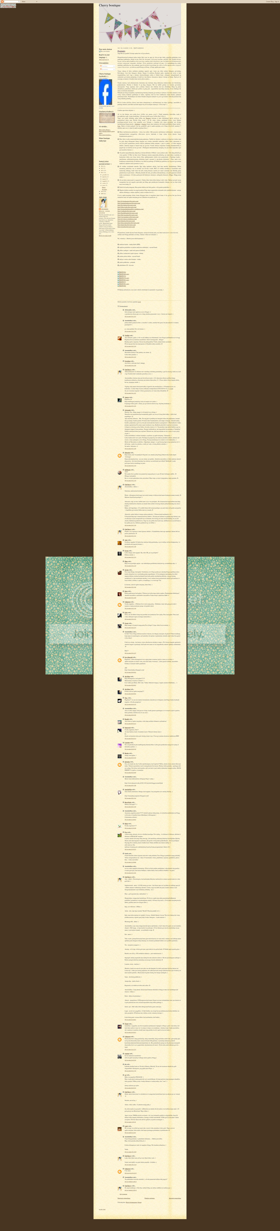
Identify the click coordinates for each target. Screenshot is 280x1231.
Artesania (128, 410)
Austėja (144, 124)
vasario (104, 183)
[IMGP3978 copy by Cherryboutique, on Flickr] (123, 278)
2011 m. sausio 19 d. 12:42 (130, 346)
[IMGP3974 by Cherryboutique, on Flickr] (122, 276)
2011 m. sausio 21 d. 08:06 (130, 862)
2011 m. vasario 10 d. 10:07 (130, 1152)
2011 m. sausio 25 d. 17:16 (130, 1071)
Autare (127, 397)
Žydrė (126, 1024)
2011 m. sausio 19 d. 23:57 (130, 627)
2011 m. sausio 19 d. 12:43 (130, 357)
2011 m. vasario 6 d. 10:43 (130, 1132)
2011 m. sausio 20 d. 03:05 (130, 715)
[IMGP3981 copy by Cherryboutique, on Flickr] (123, 284)
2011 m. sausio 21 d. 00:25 (130, 819)
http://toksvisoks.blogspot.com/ (127, 207)
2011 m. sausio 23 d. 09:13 (130, 1032)
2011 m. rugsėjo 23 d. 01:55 (130, 1173)
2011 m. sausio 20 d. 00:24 (130, 685)
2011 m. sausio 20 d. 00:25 (130, 693)
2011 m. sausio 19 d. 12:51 (130, 393)
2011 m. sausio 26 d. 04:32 (130, 1088)
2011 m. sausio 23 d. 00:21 (130, 1019)
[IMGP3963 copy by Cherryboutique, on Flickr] (123, 280)
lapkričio (104, 177)
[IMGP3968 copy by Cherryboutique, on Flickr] (123, 274)
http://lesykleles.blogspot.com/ (127, 205)
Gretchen (127, 361)
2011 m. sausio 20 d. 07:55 (130, 757)
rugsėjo (104, 179)
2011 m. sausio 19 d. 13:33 (130, 557)
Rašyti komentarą (123, 1194)
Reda (126, 823)
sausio (104, 185)
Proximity (104, 189)
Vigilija (127, 335)
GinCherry (104, 209)
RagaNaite (128, 802)
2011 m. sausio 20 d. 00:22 (130, 672)
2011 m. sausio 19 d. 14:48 (130, 597)
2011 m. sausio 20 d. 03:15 (130, 723)
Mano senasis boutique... (105, 135)
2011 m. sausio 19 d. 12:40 (130, 331)
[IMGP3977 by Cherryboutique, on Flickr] (122, 282)
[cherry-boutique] (105, 104)
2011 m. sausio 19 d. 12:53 (130, 406)
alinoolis (127, 452)
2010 (102, 191)
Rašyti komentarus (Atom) (134, 1202)
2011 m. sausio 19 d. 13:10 (130, 465)
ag (125, 1075)
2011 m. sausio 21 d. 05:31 (130, 849)
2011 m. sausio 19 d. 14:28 (130, 587)
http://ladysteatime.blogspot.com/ (128, 215)
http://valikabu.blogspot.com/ (126, 211)
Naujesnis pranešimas (124, 1198)
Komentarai (105, 69)
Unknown (127, 602)
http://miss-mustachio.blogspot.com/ (128, 223)
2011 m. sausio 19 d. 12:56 (130, 448)
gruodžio (104, 175)
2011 (102, 172)
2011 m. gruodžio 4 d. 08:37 (131, 1181)
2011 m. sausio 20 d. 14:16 (130, 798)
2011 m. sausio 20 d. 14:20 (130, 806)
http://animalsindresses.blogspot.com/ (129, 203)
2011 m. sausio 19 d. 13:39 (130, 565)
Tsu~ (126, 698)
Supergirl (128, 727)
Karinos (148, 118)
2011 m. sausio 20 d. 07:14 (130, 738)
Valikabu (137, 124)
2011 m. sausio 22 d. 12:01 (130, 873)
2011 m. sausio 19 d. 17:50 (130, 608)
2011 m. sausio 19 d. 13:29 (130, 546)
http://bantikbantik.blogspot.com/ (128, 213)
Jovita (127, 570)
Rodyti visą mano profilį (105, 235)
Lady (126, 1126)
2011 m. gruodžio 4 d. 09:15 (131, 1190)
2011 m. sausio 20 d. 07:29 (130, 749)
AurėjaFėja (128, 789)
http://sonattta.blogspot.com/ (126, 227)
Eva (126, 832)
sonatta (127, 1053)
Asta (126, 540)
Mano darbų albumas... (105, 129)
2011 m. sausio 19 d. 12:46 (130, 365)
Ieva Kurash (128, 657)
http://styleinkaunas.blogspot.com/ (128, 201)
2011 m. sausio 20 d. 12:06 (130, 785)
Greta (127, 551)
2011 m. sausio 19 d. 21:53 (130, 619)
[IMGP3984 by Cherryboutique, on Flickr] (122, 272)
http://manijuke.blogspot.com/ (127, 225)
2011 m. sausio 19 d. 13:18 (130, 480)
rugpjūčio (105, 181)
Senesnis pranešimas (175, 1198)
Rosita (127, 753)
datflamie (127, 470)
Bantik (127, 719)
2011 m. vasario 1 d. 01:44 (130, 1122)
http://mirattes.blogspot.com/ (126, 221)
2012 (102, 170)
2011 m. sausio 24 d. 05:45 (130, 1060)
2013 (102, 168)
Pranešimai (104, 66)
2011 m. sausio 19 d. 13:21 (130, 536)
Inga (126, 591)
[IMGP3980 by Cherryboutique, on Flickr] (122, 286)
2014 (102, 166)
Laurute (127, 742)
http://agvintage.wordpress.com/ (127, 219)
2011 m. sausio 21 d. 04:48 (130, 828)
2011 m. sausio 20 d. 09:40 (130, 772)
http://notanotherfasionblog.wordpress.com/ (131, 209)
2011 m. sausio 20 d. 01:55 (130, 704)
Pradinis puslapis (150, 1198)
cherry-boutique (103, 78)
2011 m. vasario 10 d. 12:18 (130, 1164)
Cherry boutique (109, 5)
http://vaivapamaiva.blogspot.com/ (128, 217)
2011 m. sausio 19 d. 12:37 (130, 316)
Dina (126, 561)
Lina (119, 126)
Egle (126, 612)
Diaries (104, 187)
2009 (102, 193)
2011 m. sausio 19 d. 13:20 (130, 525)
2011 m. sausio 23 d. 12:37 (130, 1049)
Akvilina (127, 676)
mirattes (127, 762)
